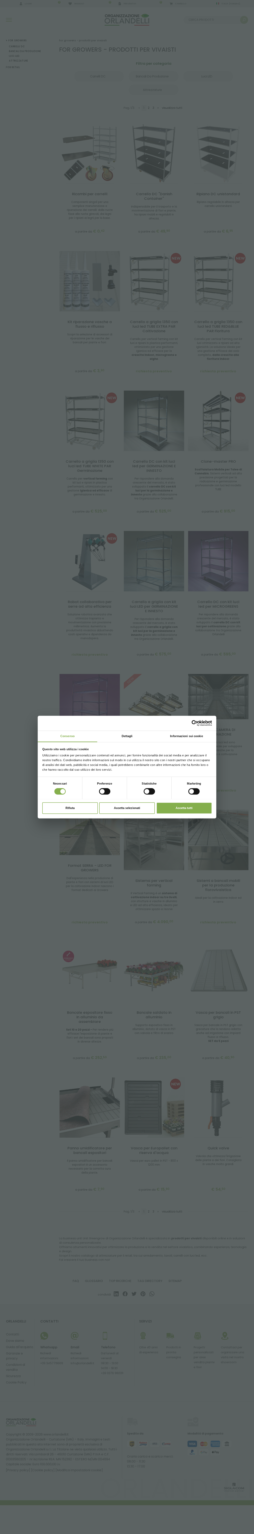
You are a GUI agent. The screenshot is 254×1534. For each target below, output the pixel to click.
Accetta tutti (184, 808)
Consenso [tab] (67, 736)
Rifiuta (70, 808)
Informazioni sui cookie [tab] (186, 736)
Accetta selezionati (127, 808)
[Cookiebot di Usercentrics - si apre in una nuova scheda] (194, 723)
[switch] (104, 791)
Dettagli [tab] (127, 736)
